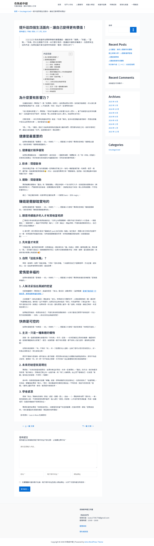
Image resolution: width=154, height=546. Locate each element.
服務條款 (83, 526)
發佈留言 (22, 31)
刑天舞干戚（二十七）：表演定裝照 (122, 64)
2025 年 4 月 (113, 101)
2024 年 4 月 (113, 120)
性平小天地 (68, 4)
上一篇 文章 (28, 426)
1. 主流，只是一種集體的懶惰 (57, 86)
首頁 (59, 4)
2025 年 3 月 (113, 105)
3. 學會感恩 (52, 91)
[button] (69, 54)
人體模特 (79, 4)
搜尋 (110, 25)
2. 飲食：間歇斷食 (54, 64)
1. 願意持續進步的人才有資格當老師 (60, 72)
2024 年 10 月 (114, 109)
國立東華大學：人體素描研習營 (120, 53)
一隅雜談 (134, 4)
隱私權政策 (84, 531)
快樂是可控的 (49, 84)
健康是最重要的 (50, 59)
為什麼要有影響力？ (52, 57)
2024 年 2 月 (113, 124)
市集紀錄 (113, 4)
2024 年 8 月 (113, 116)
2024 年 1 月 (113, 128)
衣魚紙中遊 (21, 3)
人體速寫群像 (114, 57)
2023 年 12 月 (114, 131)
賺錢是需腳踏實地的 (52, 69)
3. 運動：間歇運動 (54, 67)
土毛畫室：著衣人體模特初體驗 (120, 49)
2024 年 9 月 (113, 113)
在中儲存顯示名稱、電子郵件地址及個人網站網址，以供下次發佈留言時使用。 (54, 482)
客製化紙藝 (124, 4)
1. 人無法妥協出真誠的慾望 (57, 81)
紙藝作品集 (102, 4)
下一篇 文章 (88, 426)
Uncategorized (114, 149)
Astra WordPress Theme (94, 542)
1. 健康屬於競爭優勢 (55, 62)
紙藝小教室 (90, 4)
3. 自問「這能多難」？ (55, 76)
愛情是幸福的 (49, 79)
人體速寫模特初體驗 (116, 60)
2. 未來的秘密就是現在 (55, 89)
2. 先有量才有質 (53, 74)
